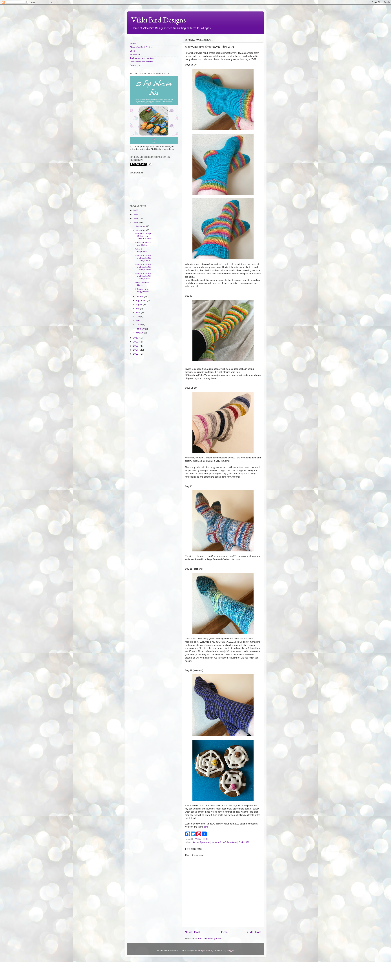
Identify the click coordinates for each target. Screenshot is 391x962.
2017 (136, 350)
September (141, 300)
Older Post (254, 932)
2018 (136, 346)
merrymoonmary (205, 950)
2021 (136, 222)
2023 (136, 214)
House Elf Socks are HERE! (143, 243)
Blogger (230, 950)
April (138, 321)
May (138, 317)
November (141, 230)
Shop (132, 51)
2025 (136, 210)
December (141, 226)
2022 (136, 218)
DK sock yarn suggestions (142, 290)
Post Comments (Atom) (209, 938)
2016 (136, 354)
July (138, 308)
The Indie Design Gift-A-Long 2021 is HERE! (143, 236)
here (205, 827)
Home (224, 932)
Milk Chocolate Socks (142, 283)
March (139, 325)
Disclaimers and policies (141, 62)
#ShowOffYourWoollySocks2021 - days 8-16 (143, 276)
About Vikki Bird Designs (141, 47)
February (140, 329)
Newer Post (192, 932)
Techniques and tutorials (141, 58)
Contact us (135, 65)
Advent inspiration (141, 250)
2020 (136, 338)
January (140, 333)
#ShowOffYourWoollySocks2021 (233, 842)
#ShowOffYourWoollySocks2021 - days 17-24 (143, 267)
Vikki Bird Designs (158, 20)
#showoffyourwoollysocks (205, 842)
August (139, 304)
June (138, 312)
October (140, 296)
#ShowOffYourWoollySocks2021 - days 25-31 (143, 258)
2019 (136, 342)
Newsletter (135, 54)
